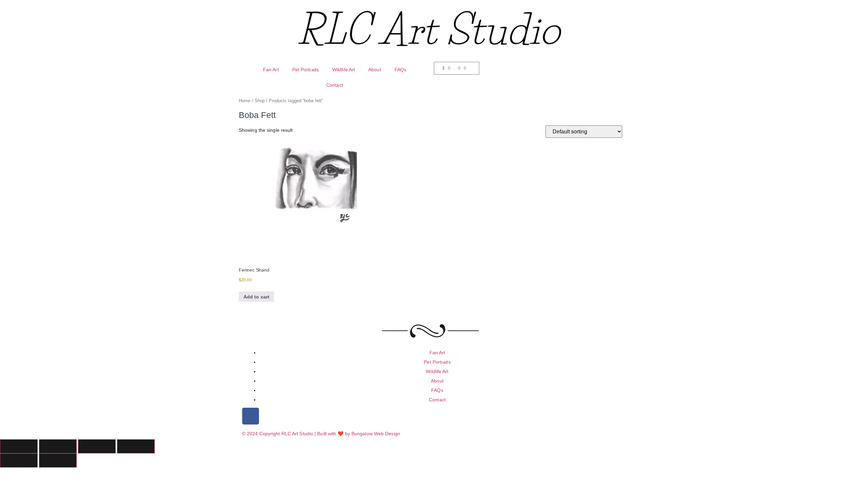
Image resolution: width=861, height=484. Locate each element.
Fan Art (271, 69)
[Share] (97, 446)
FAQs (400, 69)
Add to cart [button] (256, 296)
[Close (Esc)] (136, 446)
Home (244, 100)
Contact (334, 85)
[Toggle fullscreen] (58, 446)
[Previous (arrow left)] (19, 460)
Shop (260, 100)
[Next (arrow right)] (58, 460)
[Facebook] (250, 416)
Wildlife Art (343, 69)
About (374, 69)
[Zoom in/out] (19, 446)
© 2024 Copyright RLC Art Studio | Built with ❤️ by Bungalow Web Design (321, 433)
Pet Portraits (305, 69)
